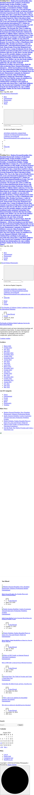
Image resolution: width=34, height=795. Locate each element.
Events (6, 102)
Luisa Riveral (11, 314)
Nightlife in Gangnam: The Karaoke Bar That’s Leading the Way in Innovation (15, 28)
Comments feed (8, 758)
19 (1, 743)
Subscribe (7, 147)
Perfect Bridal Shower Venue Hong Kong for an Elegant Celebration (16, 36)
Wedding (6, 405)
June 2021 (7, 385)
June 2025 (7, 351)
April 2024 (7, 365)
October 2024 (8, 356)
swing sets (27, 138)
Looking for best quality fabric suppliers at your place (16, 37)
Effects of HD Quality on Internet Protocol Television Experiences (16, 425)
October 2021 (8, 378)
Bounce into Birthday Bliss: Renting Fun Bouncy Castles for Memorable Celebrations (16, 43)
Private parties (20, 138)
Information (12, 138)
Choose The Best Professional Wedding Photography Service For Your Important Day (17, 69)
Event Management (14, 134)
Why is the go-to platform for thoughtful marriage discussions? (16, 15)
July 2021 (7, 384)
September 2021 (9, 380)
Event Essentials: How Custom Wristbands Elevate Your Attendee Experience (16, 48)
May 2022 (7, 375)
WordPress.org (8, 759)
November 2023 (9, 368)
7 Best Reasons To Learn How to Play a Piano (16, 41)
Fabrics (22, 134)
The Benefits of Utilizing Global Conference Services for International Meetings (16, 33)
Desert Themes (12, 764)
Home (5, 301)
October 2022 (8, 373)
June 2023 (7, 372)
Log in (6, 754)
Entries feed (7, 756)
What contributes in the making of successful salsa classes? (14, 82)
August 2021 (8, 382)
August (6, 304)
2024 (5, 302)
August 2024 (8, 360)
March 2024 (7, 366)
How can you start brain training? (22, 59)
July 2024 (7, 361)
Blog (5, 97)
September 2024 (9, 358)
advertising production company (13, 133)
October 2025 (8, 347)
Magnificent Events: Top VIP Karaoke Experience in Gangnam (16, 25)
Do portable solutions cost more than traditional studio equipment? (15, 55)
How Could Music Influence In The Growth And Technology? (16, 84)
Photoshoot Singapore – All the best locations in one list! (14, 67)
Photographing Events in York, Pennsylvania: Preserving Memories (16, 46)
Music (5, 103)
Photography (7, 100)
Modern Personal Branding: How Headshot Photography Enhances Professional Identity (16, 2)
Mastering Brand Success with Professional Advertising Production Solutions (15, 31)
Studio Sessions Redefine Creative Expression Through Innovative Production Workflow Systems (14, 5)
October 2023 (8, 370)
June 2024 (7, 363)
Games (6, 400)
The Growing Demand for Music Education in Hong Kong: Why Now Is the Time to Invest (16, 17)
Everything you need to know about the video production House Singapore (15, 65)
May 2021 (7, 387)
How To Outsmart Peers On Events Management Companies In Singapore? (17, 72)
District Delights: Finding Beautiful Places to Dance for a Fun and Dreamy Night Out (15, 9)
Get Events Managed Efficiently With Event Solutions (16, 79)
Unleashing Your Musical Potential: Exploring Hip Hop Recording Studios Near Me (15, 57)
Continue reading (5, 338)
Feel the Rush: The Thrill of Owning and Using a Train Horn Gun (16, 13)
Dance (6, 394)
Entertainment (8, 98)
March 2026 (7, 346)
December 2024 (8, 353)
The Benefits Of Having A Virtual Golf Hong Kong (14, 39)
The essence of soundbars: (21, 78)
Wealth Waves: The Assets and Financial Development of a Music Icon (17, 21)
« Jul (1, 747)
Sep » (5, 747)
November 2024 (9, 354)
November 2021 (9, 377)
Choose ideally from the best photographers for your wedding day (15, 86)
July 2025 (7, 349)
